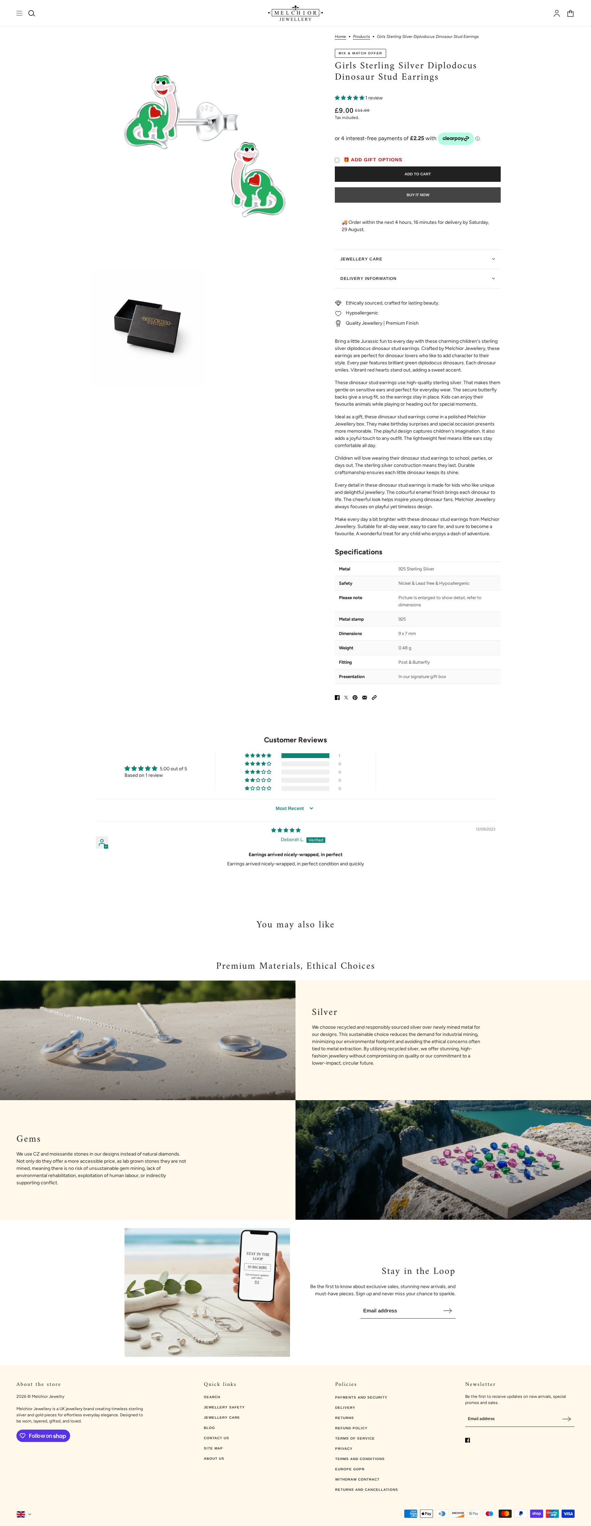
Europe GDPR (350, 1469)
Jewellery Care (222, 1417)
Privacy (344, 1448)
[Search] (32, 13)
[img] (286, 830)
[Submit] (447, 1310)
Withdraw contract (357, 1479)
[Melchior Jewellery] (295, 13)
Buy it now (418, 195)
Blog (209, 1428)
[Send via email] (364, 697)
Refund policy (351, 1428)
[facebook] (467, 1440)
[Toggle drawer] (19, 13)
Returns (344, 1418)
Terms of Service (355, 1438)
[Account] (557, 13)
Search (212, 1397)
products (361, 37)
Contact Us (216, 1438)
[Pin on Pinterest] (355, 697)
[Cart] (570, 13)
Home (340, 37)
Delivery (345, 1407)
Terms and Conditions (360, 1459)
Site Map (213, 1448)
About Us (214, 1458)
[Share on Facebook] (337, 697)
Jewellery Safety (224, 1407)
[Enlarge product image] (207, 151)
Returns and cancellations (366, 1489)
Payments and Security (361, 1397)
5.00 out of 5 (173, 769)
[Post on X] (346, 697)
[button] (350, 98)
